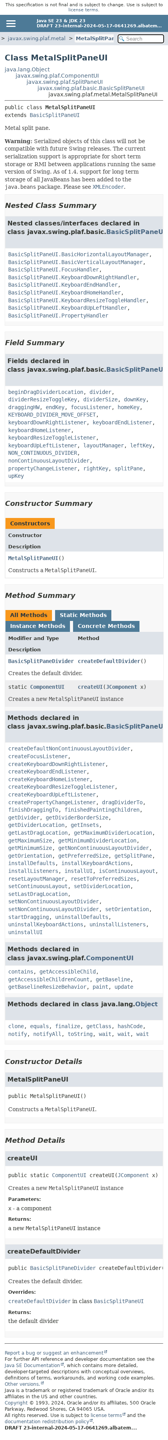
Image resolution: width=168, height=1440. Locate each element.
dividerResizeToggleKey (42, 399)
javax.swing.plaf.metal (37, 38)
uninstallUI (25, 932)
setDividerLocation (102, 886)
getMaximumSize (30, 840)
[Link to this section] (102, 205)
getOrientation (30, 856)
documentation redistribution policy (47, 1421)
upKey (16, 476)
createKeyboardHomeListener (48, 779)
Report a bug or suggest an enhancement (54, 1353)
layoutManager (103, 445)
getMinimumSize (30, 848)
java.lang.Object (27, 69)
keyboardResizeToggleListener (52, 437)
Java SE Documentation (32, 1365)
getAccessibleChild (67, 971)
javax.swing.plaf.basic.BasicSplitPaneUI (91, 88)
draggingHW (23, 407)
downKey (135, 399)
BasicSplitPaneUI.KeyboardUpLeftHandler (67, 308)
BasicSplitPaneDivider (41, 661)
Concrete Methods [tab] (106, 626)
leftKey (141, 445)
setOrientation (127, 909)
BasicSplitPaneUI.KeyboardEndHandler (63, 285)
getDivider (23, 817)
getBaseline (113, 979)
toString (80, 1034)
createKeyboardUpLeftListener (52, 794)
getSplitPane (133, 856)
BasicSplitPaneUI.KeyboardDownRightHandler (72, 277)
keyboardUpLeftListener (42, 445)
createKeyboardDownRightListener (56, 764)
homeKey (128, 407)
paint (100, 987)
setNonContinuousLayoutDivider (53, 901)
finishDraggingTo (33, 810)
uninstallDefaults (81, 917)
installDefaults (31, 863)
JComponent (121, 687)
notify (17, 1034)
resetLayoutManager (36, 879)
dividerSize (100, 399)
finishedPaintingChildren (101, 810)
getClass (98, 1026)
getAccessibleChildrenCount (48, 979)
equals (39, 1026)
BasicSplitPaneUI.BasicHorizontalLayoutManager (78, 254)
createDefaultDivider (109, 661)
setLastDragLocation (38, 894)
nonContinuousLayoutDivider (48, 461)
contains (20, 971)
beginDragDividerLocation (45, 392)
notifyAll (47, 1034)
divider (100, 392)
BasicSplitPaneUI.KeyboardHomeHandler (64, 292)
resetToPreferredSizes (103, 879)
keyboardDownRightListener (47, 422)
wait (105, 1034)
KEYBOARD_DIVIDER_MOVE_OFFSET (52, 414)
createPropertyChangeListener (52, 802)
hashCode (130, 1026)
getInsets (85, 825)
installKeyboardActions (95, 863)
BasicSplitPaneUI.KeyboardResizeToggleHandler (77, 300)
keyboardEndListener (122, 422)
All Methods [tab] (28, 615)
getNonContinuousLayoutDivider (103, 848)
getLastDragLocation (38, 833)
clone (16, 1026)
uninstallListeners (117, 924)
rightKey (95, 468)
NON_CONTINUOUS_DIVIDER (42, 453)
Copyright (16, 1403)
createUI (90, 687)
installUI (78, 871)
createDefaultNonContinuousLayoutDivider (69, 748)
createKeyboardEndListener (47, 771)
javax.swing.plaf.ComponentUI (57, 76)
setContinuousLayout (38, 886)
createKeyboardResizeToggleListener (61, 787)
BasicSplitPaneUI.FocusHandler (53, 269)
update (123, 987)
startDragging (28, 917)
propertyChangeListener (42, 468)
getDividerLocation (36, 825)
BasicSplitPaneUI (55, 115)
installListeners (33, 871)
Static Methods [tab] (83, 615)
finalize (67, 1026)
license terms (83, 9)
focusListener (91, 407)
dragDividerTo (122, 802)
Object (146, 1004)
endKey (55, 407)
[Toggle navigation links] (10, 23)
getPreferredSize (83, 856)
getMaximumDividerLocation (113, 833)
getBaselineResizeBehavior (47, 987)
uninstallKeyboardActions (45, 924)
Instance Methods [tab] (37, 626)
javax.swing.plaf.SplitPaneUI (65, 82)
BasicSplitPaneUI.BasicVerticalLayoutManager (75, 262)
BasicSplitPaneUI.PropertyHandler (58, 315)
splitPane (128, 468)
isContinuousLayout (127, 871)
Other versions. (22, 1384)
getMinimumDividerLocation (97, 840)
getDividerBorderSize (77, 817)
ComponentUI (47, 687)
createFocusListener (38, 756)
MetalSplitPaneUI (100, 38)
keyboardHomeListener (39, 430)
